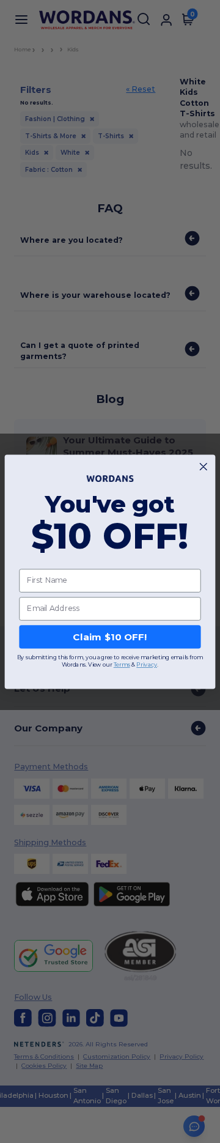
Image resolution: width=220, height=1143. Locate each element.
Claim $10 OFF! (110, 636)
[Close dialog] (203, 466)
